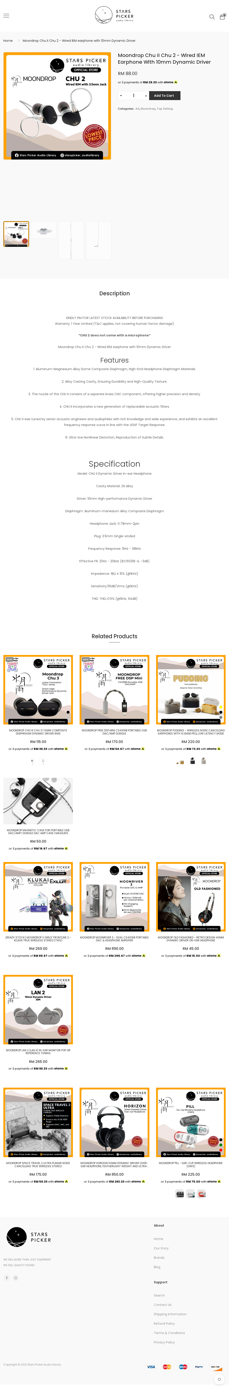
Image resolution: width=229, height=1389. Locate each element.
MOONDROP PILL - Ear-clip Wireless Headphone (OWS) (191, 1164)
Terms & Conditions (169, 1333)
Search (159, 1295)
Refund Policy (164, 1323)
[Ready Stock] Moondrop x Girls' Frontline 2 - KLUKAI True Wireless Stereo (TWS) (38, 939)
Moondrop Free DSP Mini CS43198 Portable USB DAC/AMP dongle (114, 732)
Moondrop (148, 109)
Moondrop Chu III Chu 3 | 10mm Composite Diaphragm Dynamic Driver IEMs (38, 732)
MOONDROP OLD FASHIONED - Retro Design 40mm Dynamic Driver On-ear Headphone (191, 939)
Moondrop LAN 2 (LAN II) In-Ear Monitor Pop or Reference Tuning (38, 1052)
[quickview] (37, 718)
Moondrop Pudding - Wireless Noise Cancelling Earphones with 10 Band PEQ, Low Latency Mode (191, 732)
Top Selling (165, 109)
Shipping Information (170, 1314)
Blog (157, 1267)
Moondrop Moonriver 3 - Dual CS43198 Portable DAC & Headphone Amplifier (114, 939)
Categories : (126, 109)
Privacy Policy (164, 1342)
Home (8, 40)
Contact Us (163, 1305)
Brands (159, 1257)
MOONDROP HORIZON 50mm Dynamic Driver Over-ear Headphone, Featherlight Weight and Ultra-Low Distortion (114, 1164)
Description (114, 293)
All (137, 109)
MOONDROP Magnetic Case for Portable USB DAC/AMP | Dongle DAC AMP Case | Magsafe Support (38, 832)
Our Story (161, 1248)
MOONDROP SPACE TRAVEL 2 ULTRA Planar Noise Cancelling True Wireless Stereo (38, 1164)
